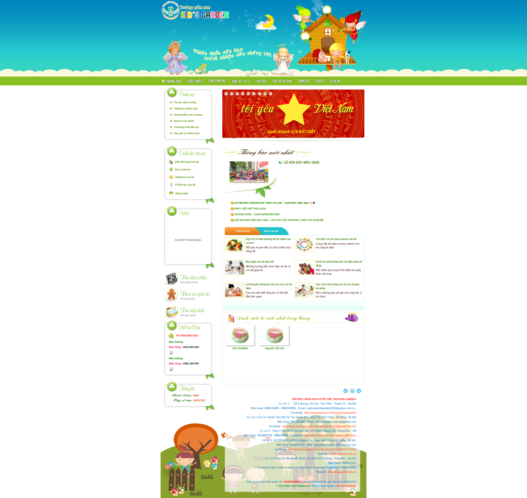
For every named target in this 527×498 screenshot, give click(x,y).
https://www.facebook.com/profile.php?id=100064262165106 (322, 449)
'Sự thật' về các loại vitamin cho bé (336, 239)
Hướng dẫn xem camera (188, 114)
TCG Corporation (346, 485)
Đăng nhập (181, 193)
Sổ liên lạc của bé (185, 184)
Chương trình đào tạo (186, 127)
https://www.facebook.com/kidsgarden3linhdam (330, 435)
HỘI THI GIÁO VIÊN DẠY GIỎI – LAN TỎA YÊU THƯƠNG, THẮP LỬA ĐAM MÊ (279, 220)
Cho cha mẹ (243, 231)
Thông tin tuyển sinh (185, 108)
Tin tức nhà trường (185, 102)
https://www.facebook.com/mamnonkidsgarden (330, 412)
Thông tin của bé (184, 177)
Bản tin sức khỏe (184, 121)
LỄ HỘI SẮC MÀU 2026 (301, 162)
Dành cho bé (271, 231)
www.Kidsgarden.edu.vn (342, 454)
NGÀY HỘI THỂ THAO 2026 (250, 208)
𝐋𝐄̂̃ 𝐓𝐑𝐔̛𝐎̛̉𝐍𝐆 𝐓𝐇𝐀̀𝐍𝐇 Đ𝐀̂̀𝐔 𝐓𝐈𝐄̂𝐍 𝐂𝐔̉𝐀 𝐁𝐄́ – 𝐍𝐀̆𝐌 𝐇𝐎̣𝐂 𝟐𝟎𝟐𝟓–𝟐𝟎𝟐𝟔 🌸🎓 (274, 202)
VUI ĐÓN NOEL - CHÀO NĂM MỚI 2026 (257, 214)
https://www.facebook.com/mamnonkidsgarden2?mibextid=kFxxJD (319, 426)
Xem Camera (182, 169)
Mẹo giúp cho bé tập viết (260, 261)
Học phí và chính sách (187, 133)
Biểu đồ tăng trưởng (187, 162)
